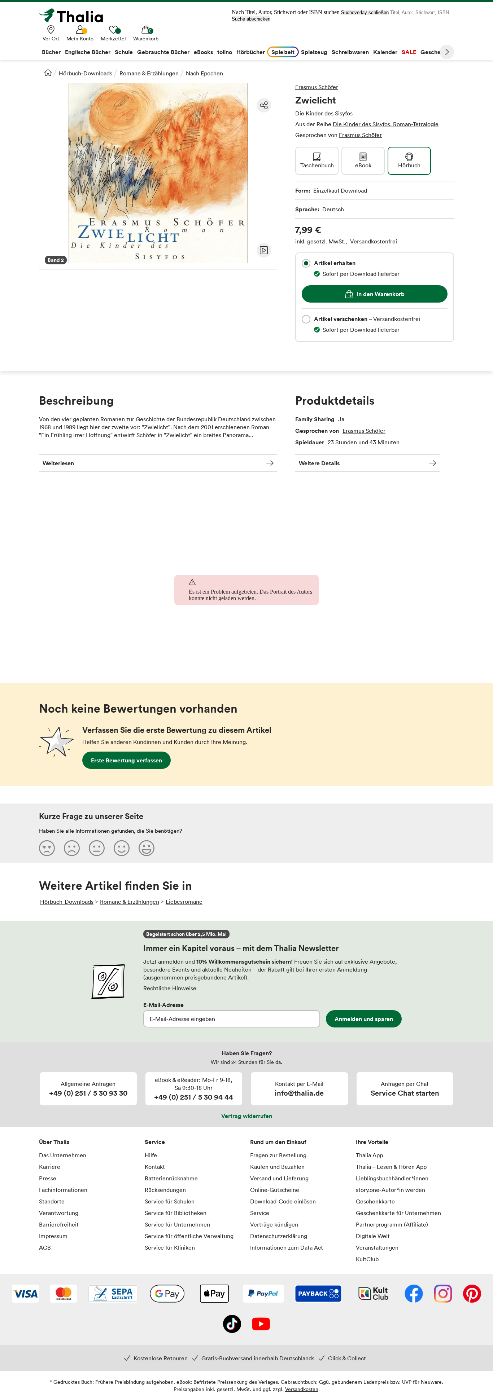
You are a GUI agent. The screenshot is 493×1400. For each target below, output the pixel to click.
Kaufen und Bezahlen (277, 1166)
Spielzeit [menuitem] (283, 52)
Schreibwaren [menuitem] (350, 52)
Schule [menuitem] (124, 52)
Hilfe (151, 1155)
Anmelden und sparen (364, 1019)
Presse (47, 1178)
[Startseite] (48, 72)
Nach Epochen (204, 73)
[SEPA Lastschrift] (113, 1294)
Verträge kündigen (274, 1224)
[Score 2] (72, 848)
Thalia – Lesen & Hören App (391, 1166)
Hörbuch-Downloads (85, 73)
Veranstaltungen (377, 1247)
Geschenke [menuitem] (435, 52)
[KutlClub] (373, 1294)
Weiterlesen (58, 463)
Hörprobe (264, 250)
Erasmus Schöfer (316, 87)
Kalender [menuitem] (385, 52)
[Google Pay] (167, 1294)
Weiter (447, 52)
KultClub (367, 1259)
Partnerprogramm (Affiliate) (392, 1224)
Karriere (49, 1166)
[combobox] (306, 263)
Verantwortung (58, 1212)
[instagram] (443, 1294)
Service (155, 1142)
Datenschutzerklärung (278, 1236)
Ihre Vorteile (372, 1142)
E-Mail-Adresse (163, 1005)
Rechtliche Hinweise (169, 988)
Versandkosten (301, 1389)
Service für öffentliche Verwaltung (189, 1236)
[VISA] (25, 1294)
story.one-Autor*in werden (390, 1189)
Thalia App (369, 1155)
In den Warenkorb (381, 294)
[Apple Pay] (214, 1294)
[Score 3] (97, 848)
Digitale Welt (373, 1236)
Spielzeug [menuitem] (314, 52)
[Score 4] (122, 848)
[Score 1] (47, 848)
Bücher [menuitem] (51, 52)
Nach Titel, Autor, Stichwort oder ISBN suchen (286, 12)
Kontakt (155, 1166)
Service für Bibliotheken (175, 1212)
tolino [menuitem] (224, 52)
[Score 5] (146, 848)
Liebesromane (184, 901)
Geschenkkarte (375, 1201)
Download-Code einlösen (283, 1201)
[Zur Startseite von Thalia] (75, 15)
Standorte (52, 1201)
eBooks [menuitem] (203, 52)
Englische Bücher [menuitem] (87, 52)
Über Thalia (54, 1142)
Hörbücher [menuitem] (250, 52)
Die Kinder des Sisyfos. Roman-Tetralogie (386, 124)
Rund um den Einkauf (278, 1142)
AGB (45, 1247)
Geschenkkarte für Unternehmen (398, 1212)
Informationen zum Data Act (286, 1247)
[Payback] (318, 1294)
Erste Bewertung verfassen (126, 760)
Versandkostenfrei (373, 241)
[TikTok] (232, 1324)
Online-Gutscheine (274, 1189)
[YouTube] (261, 1324)
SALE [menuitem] (409, 52)
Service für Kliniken (170, 1247)
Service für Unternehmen (177, 1224)
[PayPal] (263, 1294)
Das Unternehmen (62, 1155)
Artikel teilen (264, 105)
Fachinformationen (63, 1189)
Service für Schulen (170, 1201)
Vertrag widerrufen (246, 1116)
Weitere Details (319, 463)
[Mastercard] (63, 1294)
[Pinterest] (472, 1294)
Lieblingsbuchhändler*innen (392, 1178)
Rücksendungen (165, 1189)
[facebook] (414, 1294)
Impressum (53, 1236)
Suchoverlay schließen (365, 12)
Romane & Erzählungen (149, 73)
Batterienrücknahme (171, 1178)
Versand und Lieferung (279, 1178)
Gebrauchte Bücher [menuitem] (163, 52)
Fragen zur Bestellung (278, 1155)
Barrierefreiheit (59, 1224)
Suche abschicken (251, 19)
